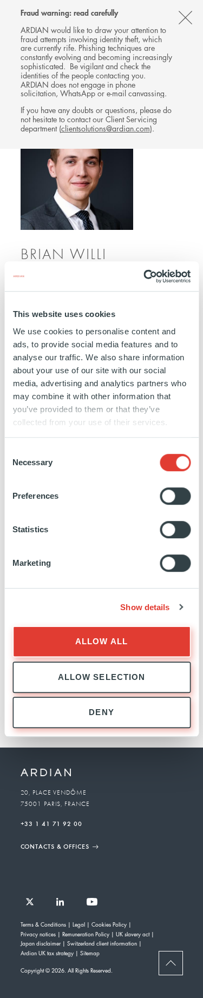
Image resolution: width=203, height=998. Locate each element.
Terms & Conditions (43, 924)
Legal (79, 924)
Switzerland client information (102, 943)
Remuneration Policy (85, 934)
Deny (101, 712)
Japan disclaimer (41, 943)
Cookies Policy (109, 924)
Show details (144, 607)
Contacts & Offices (55, 846)
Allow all (101, 641)
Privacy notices (38, 934)
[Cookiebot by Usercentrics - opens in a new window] (145, 276)
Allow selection (102, 677)
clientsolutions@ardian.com (105, 128)
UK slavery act (132, 934)
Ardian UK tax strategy (47, 953)
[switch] (175, 496)
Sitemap (90, 953)
